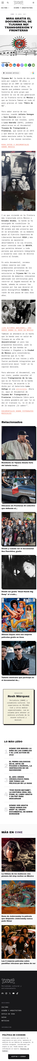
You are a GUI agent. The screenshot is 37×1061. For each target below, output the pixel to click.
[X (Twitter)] (10, 993)
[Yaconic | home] (18, 981)
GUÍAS (4, 1017)
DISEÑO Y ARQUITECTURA (23, 8)
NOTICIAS (5, 1021)
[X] (6, 65)
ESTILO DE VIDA (8, 1014)
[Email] (33, 65)
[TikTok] (17, 993)
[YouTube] (13, 993)
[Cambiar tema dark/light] (33, 3)
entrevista (21, 389)
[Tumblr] (29, 65)
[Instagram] (6, 993)
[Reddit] (10, 65)
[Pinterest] (18, 65)
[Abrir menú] (4, 3)
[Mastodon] (22, 65)
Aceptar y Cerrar (18, 1056)
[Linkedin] (14, 65)
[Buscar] (8, 3)
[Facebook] (3, 65)
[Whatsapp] (25, 65)
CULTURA (4, 8)
